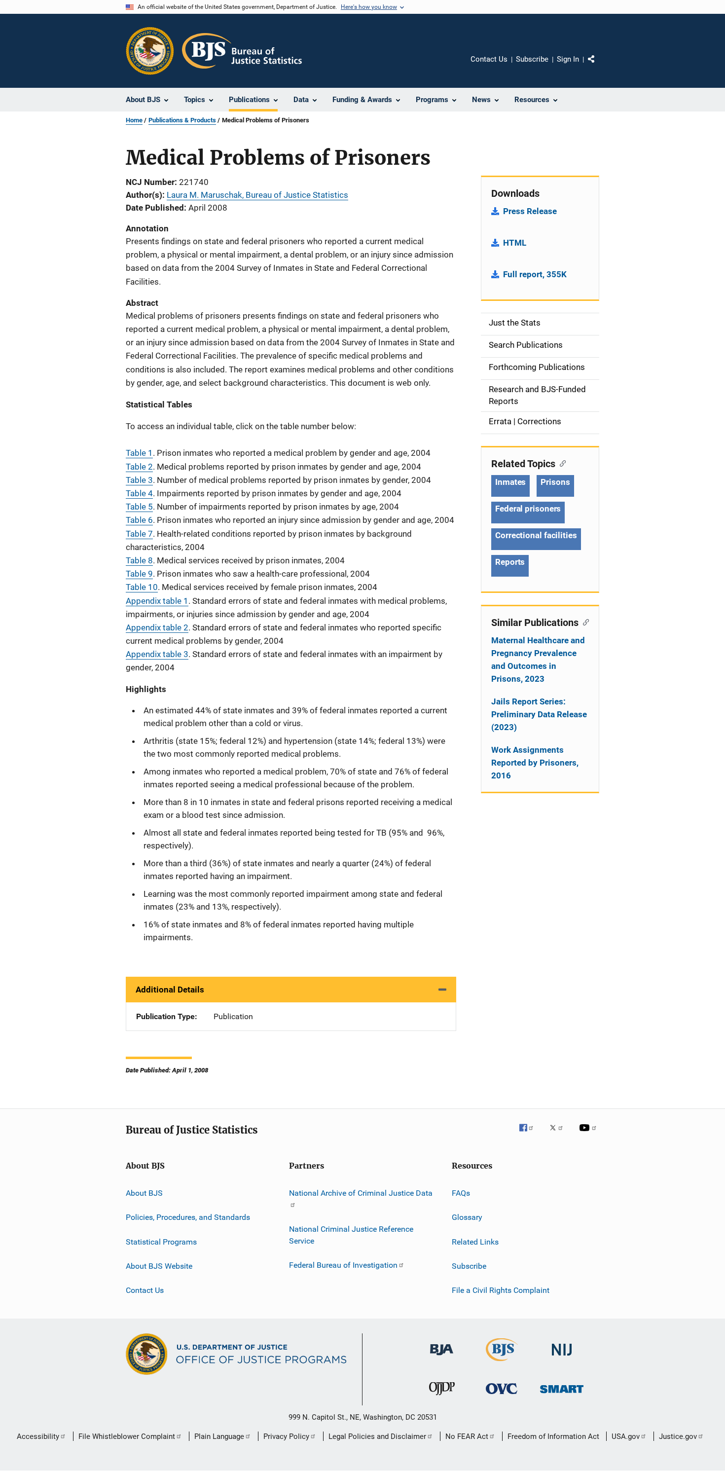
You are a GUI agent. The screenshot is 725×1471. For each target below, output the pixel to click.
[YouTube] (589, 1134)
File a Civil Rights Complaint (500, 1290)
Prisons (555, 482)
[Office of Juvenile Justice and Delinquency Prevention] (442, 1397)
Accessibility (38, 1436)
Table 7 (139, 534)
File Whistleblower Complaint (126, 1436)
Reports (510, 562)
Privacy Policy (286, 1436)
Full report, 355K (535, 274)
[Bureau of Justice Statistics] (502, 1363)
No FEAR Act (466, 1436)
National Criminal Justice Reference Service (351, 1235)
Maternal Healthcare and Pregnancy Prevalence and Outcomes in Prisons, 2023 (538, 659)
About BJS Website (159, 1266)
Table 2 (139, 467)
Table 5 (139, 507)
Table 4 (139, 493)
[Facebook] (530, 1134)
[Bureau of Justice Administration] (441, 1357)
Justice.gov (678, 1436)
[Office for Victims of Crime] (501, 1396)
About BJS (144, 1193)
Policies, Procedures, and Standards (188, 1217)
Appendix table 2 (157, 627)
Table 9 (139, 574)
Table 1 (139, 453)
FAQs (461, 1193)
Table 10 (142, 587)
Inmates (510, 482)
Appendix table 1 (157, 601)
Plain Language (219, 1436)
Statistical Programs (161, 1242)
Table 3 (139, 480)
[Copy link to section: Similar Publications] (584, 621)
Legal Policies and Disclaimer (377, 1436)
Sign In (568, 59)
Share (599, 66)
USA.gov (626, 1436)
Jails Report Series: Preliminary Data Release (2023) (539, 714)
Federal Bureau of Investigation (343, 1265)
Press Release (530, 211)
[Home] (242, 51)
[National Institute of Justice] (562, 1357)
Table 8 (139, 560)
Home (134, 120)
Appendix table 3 (157, 654)
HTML (514, 243)
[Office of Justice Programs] (150, 51)
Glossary (467, 1217)
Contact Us (489, 59)
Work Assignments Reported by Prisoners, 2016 (535, 762)
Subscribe (532, 59)
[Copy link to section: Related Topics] (560, 463)
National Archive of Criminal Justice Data (361, 1193)
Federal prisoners (528, 509)
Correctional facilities (536, 535)
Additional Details (170, 989)
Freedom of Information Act (553, 1436)
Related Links (475, 1242)
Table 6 (139, 520)
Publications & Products (182, 120)
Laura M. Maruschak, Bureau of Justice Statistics (257, 195)
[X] (560, 1134)
